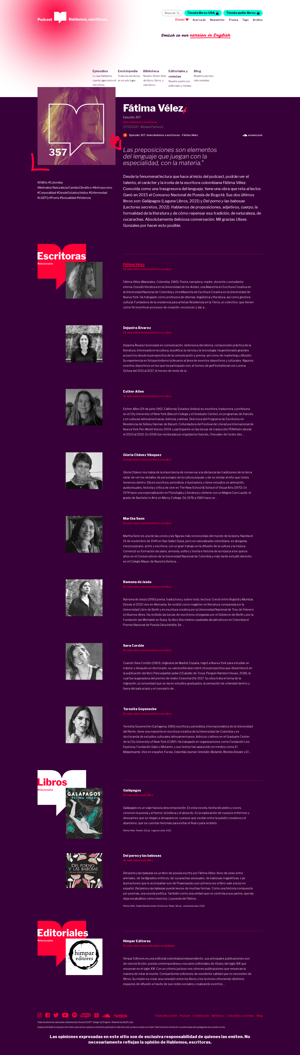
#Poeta (54, 197)
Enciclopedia (129, 75)
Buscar (170, 13)
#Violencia (84, 197)
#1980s (42, 182)
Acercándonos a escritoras (140, 122)
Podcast (185, 1015)
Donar (180, 19)
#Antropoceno (102, 187)
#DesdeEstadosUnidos (72, 192)
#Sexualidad (68, 197)
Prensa (233, 19)
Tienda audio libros (241, 13)
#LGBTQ (43, 197)
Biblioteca (154, 77)
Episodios (104, 77)
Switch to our (195, 35)
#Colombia (55, 182)
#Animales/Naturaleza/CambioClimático (64, 187)
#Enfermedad (98, 192)
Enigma (106, 1022)
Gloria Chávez (132, 472)
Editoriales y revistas (180, 78)
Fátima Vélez (129, 830)
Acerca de (199, 19)
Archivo (258, 19)
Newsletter (217, 19)
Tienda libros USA (201, 13)
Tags (245, 19)
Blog (203, 75)
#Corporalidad (46, 192)
